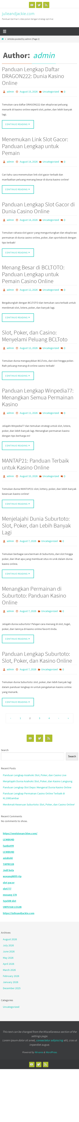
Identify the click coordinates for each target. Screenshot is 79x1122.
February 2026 (11, 965)
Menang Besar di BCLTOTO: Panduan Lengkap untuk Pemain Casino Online (33, 270)
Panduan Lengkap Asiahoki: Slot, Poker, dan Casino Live (34, 764)
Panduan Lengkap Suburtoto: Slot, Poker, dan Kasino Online (37, 647)
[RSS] (46, 5)
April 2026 (8, 953)
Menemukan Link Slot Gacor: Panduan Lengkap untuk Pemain (35, 144)
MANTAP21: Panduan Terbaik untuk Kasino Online (35, 457)
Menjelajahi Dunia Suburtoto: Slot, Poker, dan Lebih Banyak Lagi (36, 518)
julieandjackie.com (18, 13)
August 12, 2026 (29, 286)
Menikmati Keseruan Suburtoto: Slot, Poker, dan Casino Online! (39, 794)
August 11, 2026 (29, 407)
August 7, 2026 (28, 533)
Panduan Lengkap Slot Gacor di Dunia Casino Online (38, 205)
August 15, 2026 (29, 91)
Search (5, 739)
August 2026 (10, 928)
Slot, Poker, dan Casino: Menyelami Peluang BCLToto (34, 331)
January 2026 (10, 971)
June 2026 (9, 940)
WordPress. (51, 1041)
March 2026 (9, 959)
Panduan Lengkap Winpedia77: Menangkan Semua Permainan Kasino (38, 391)
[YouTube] (32, 5)
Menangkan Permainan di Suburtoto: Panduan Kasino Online (34, 586)
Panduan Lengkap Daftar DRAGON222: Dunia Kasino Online (33, 75)
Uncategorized (51, 91)
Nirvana (39, 1041)
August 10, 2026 (29, 469)
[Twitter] (39, 5)
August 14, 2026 (29, 160)
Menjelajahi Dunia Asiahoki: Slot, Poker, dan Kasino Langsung (37, 770)
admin (44, 55)
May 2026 (8, 947)
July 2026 (8, 934)
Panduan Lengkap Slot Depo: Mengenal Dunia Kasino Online (37, 776)
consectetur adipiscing (49, 1029)
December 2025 (12, 977)
